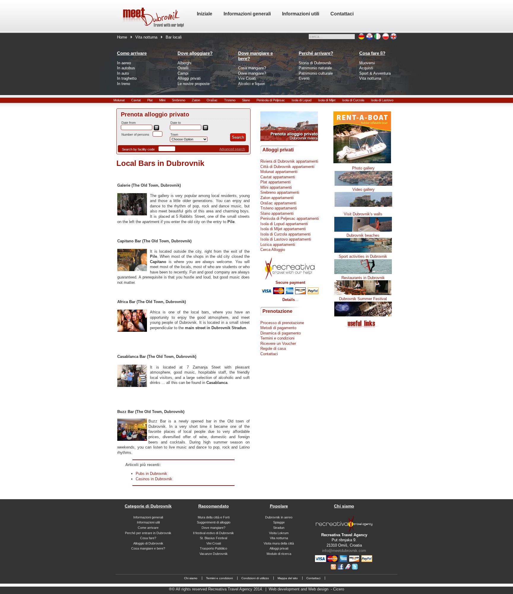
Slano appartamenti (277, 213)
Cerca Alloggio (272, 249)
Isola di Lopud (301, 100)
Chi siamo (190, 578)
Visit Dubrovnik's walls (363, 214)
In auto (123, 73)
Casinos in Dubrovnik (154, 479)
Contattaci (269, 354)
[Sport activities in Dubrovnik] (363, 272)
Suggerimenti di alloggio (213, 522)
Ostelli (183, 68)
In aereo (124, 63)
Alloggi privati (189, 78)
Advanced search (232, 149)
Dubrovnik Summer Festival (363, 299)
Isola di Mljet (326, 100)
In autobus (126, 68)
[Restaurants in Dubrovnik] (363, 294)
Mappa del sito (288, 578)
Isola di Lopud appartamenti (284, 224)
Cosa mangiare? (252, 68)
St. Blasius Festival (213, 538)
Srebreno (178, 100)
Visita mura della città (279, 543)
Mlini (162, 100)
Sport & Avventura (375, 73)
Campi (183, 73)
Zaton (196, 100)
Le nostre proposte (194, 83)
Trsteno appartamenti (278, 208)
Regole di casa (273, 348)
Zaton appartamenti (277, 198)
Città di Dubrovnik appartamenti (287, 166)
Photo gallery (363, 168)
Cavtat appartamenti (277, 177)
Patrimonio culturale (316, 73)
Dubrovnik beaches (362, 235)
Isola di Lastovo (382, 100)
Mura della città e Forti (213, 517)
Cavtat (136, 100)
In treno (123, 83)
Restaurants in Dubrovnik (363, 278)
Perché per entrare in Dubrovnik (148, 533)
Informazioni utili (148, 522)
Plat (150, 100)
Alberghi (184, 63)
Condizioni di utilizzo (255, 578)
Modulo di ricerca (279, 553)
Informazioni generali (148, 517)
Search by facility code (138, 149)
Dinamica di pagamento (280, 333)
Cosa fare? (148, 538)
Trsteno (229, 100)
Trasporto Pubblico (213, 548)
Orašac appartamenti (278, 203)
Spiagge (279, 522)
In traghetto (127, 78)
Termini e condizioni (277, 338)
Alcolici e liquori (251, 83)
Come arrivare (148, 527)
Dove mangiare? (252, 73)
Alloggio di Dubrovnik (148, 543)
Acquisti (366, 68)
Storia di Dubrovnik (315, 63)
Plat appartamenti (275, 182)
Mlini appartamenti (276, 187)
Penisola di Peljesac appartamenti (289, 218)
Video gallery (363, 189)
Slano (246, 100)
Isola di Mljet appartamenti (283, 229)
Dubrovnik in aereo (278, 517)
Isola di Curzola (353, 100)
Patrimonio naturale (315, 68)
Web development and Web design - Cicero (306, 589)
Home (122, 37)
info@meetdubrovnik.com (344, 550)
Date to (175, 122)
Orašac (212, 100)
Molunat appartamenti (278, 171)
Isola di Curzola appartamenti (285, 234)
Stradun (278, 527)
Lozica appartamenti (277, 244)
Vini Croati (247, 78)
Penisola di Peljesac (270, 100)
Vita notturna (146, 37)
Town (174, 134)
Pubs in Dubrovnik (151, 473)
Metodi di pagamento (278, 328)
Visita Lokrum (279, 533)
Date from (128, 122)
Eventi (304, 78)
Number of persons (135, 134)
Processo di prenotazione (282, 323)
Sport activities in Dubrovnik (363, 256)
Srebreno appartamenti (279, 192)
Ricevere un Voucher (278, 343)
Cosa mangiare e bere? (148, 548)
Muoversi (367, 63)
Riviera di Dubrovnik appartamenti (289, 161)
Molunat (119, 100)
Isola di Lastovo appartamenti (285, 239)
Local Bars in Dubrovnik (160, 163)
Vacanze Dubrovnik (214, 553)
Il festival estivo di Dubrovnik (213, 533)
